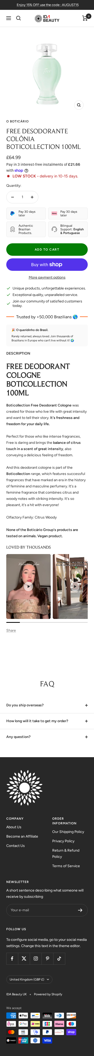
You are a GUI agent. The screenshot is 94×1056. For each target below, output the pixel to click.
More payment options (47, 277)
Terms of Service (66, 866)
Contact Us (15, 846)
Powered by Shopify (48, 994)
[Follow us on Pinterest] (47, 958)
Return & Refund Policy (65, 853)
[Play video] (28, 586)
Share (11, 630)
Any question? (18, 737)
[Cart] (85, 18)
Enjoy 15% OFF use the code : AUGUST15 (48, 5)
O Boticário (17, 121)
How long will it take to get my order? (37, 721)
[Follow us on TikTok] (59, 958)
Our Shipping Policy (68, 832)
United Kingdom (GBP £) (27, 979)
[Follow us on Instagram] (36, 958)
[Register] (80, 910)
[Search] (18, 18)
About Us (13, 827)
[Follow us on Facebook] (12, 958)
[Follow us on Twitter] (24, 958)
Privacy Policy (63, 841)
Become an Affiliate (22, 836)
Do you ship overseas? (25, 705)
